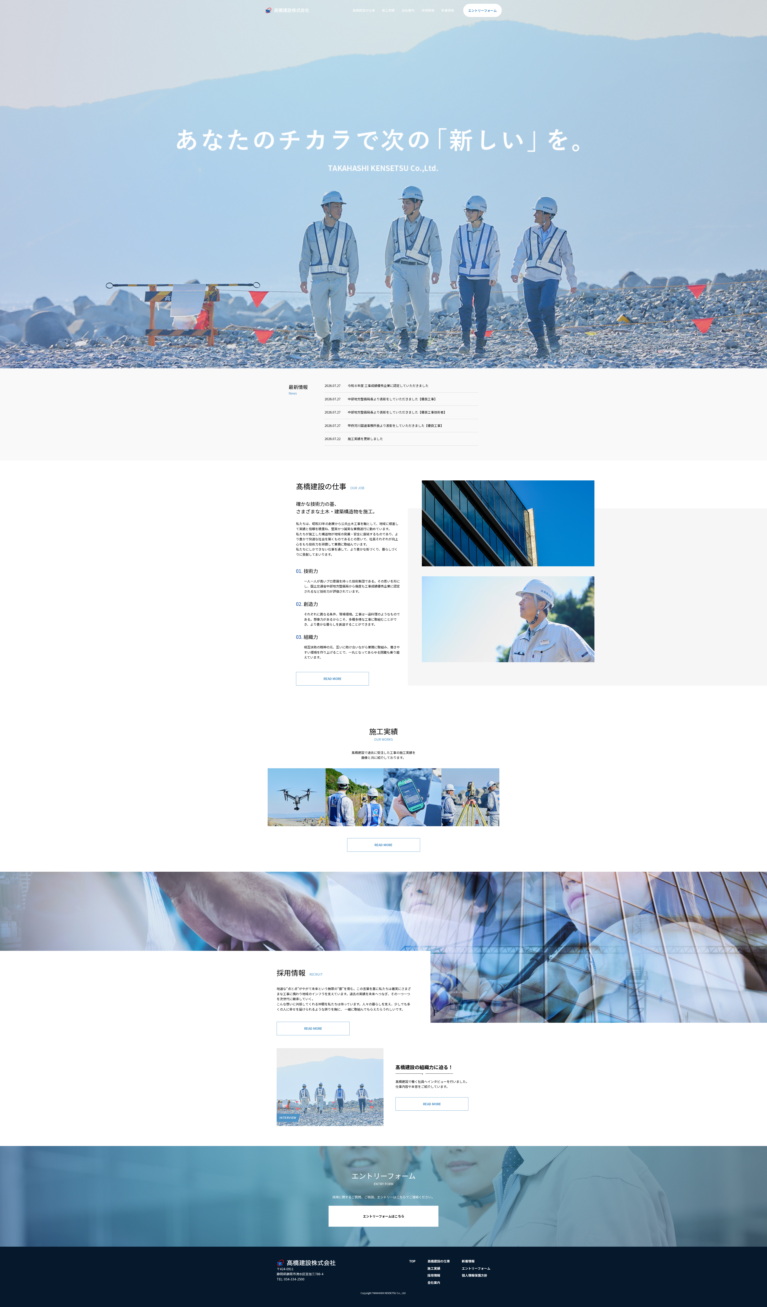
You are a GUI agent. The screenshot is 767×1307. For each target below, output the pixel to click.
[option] (383, 184)
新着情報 (447, 10)
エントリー (482, 10)
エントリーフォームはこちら (383, 1216)
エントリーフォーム (476, 1268)
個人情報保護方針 (474, 1275)
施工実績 (388, 10)
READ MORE (333, 678)
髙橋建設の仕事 (364, 10)
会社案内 (408, 10)
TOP (412, 1261)
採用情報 (427, 10)
